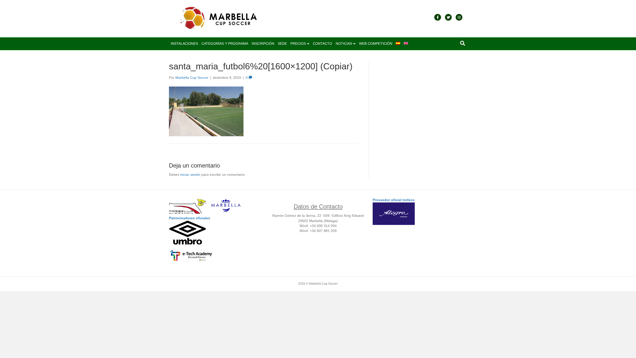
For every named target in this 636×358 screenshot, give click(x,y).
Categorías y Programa (224, 43)
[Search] (462, 43)
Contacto (322, 43)
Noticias (344, 43)
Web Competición (375, 43)
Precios (298, 43)
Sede (282, 43)
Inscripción (263, 43)
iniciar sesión (190, 175)
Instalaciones (184, 43)
